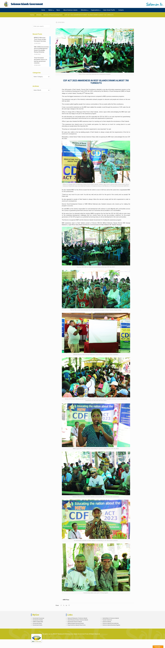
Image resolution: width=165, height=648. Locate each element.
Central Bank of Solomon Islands (111, 618)
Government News (37, 623)
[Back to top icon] (158, 645)
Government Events (37, 625)
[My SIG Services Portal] (24, 4)
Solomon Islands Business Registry (111, 625)
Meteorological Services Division (76, 623)
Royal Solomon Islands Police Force (76, 625)
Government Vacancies (38, 618)
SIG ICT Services (58, 634)
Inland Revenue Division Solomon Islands (78, 620)
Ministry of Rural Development (53, 15)
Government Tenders (38, 620)
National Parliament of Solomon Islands (77, 618)
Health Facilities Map (38, 621)
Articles (38, 15)
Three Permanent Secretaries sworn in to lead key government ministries (40, 60)
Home (32, 15)
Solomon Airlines (107, 621)
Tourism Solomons (107, 620)
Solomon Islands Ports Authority (111, 623)
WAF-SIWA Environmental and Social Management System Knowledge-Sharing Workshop (41, 49)
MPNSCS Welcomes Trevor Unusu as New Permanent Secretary (40, 39)
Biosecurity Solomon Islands (75, 621)
